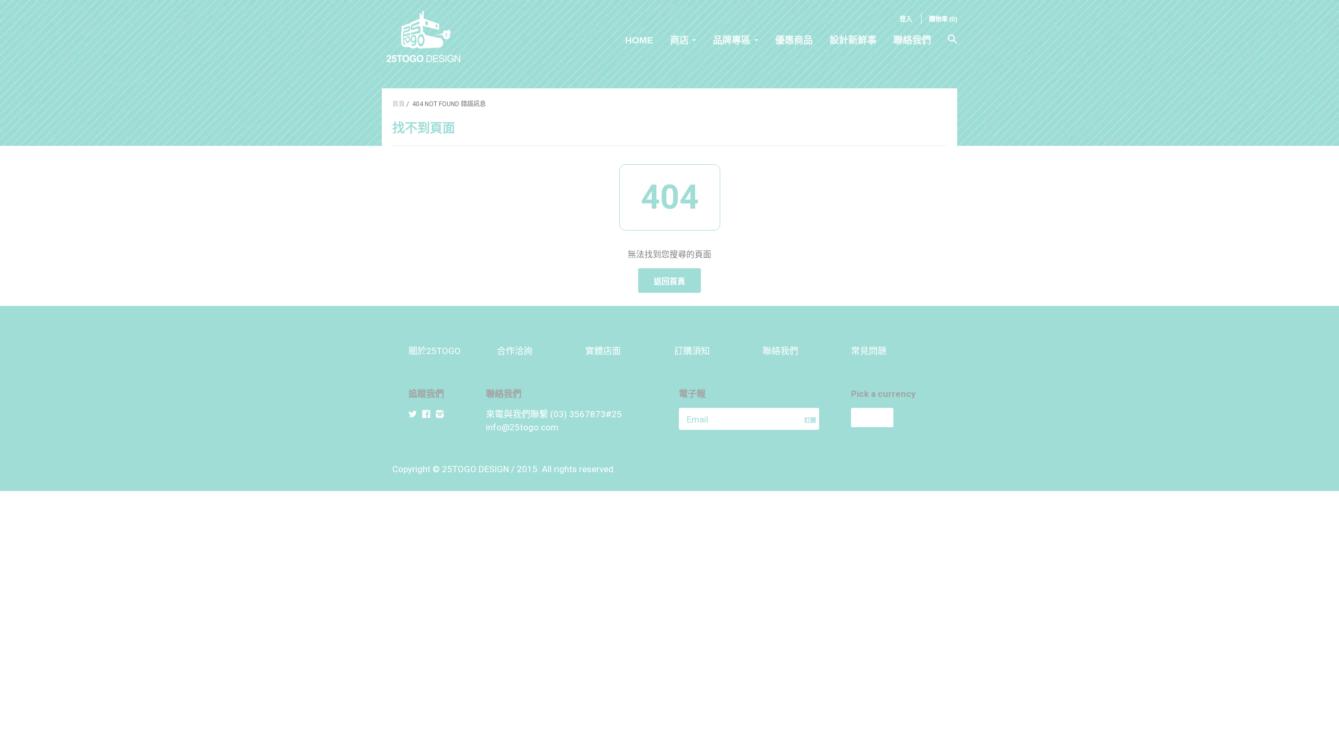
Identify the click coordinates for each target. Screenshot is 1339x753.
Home (639, 40)
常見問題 (869, 351)
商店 (679, 40)
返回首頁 (669, 281)
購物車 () (943, 19)
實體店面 (603, 351)
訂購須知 (692, 351)
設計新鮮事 (853, 40)
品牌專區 (732, 40)
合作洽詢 (514, 351)
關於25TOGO (434, 351)
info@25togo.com (522, 427)
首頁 (398, 104)
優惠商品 (794, 40)
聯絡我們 (912, 40)
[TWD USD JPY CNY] (891, 417)
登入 (906, 19)
